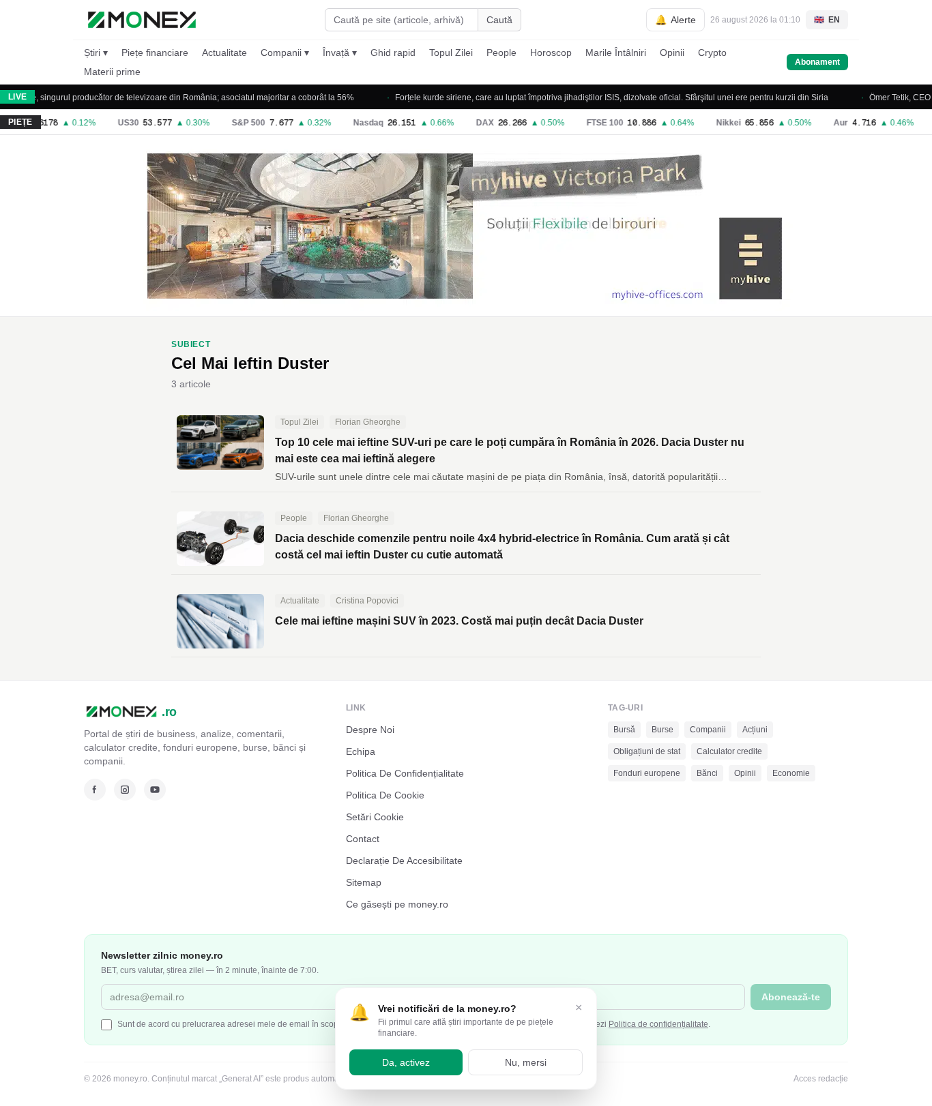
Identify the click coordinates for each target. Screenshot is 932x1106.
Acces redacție (820, 1078)
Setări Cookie (375, 816)
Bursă (624, 729)
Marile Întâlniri (615, 52)
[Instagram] (125, 790)
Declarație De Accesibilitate (404, 860)
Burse (662, 729)
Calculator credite (729, 751)
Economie (791, 773)
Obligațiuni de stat (646, 751)
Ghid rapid (393, 52)
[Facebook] (95, 790)
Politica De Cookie (385, 795)
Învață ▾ (340, 52)
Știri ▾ (96, 52)
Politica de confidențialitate (658, 1024)
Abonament (817, 62)
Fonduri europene (646, 773)
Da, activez (406, 1062)
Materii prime (112, 71)
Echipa (360, 751)
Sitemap (363, 882)
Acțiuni (755, 729)
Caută (499, 19)
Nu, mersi (526, 1062)
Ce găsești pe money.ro (397, 904)
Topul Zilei (451, 52)
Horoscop (551, 52)
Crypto (712, 52)
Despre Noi (370, 729)
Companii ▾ (285, 52)
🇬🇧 (827, 20)
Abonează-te (790, 996)
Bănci (707, 773)
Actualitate (224, 52)
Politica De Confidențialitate (405, 773)
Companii (708, 729)
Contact (362, 838)
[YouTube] (155, 790)
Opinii (672, 52)
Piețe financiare (154, 52)
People (501, 52)
